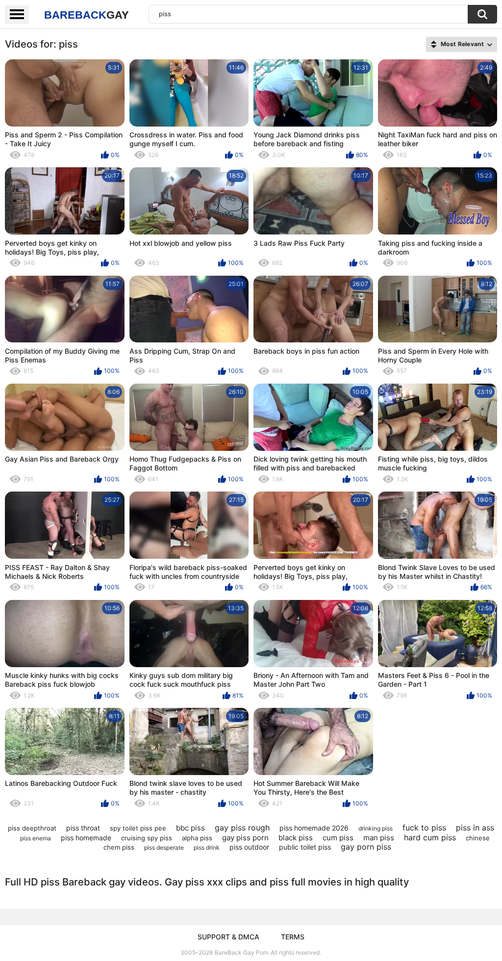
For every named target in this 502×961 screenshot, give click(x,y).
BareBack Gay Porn (242, 952)
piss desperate (164, 847)
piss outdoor (249, 847)
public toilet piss (305, 847)
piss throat (83, 828)
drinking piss (375, 828)
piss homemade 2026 (314, 828)
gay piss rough (242, 827)
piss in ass (475, 827)
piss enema (35, 838)
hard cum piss (430, 837)
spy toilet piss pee (138, 828)
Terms (292, 937)
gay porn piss (366, 847)
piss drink (207, 847)
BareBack (86, 15)
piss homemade (86, 837)
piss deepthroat (32, 828)
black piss (295, 837)
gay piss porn (245, 837)
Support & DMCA (228, 937)
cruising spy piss (146, 838)
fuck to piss (424, 827)
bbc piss (190, 827)
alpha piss (197, 838)
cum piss (338, 837)
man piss (378, 837)
